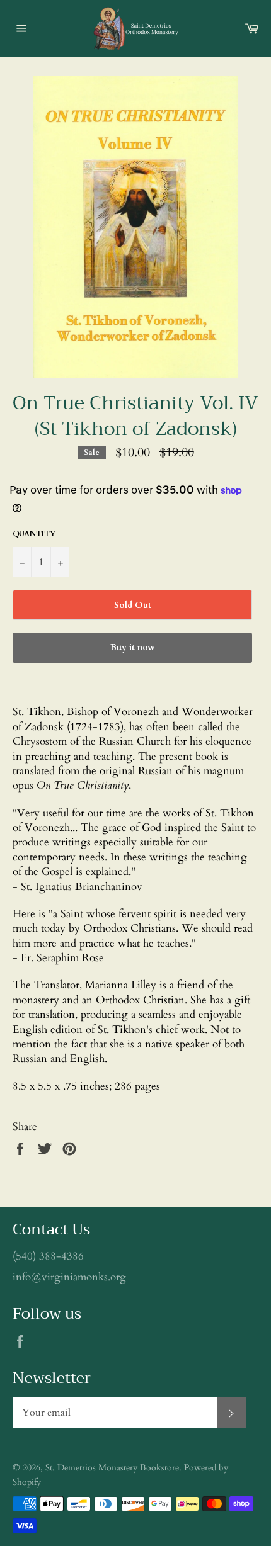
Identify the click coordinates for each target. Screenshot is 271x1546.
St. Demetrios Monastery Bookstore (112, 1468)
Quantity (34, 534)
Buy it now (132, 647)
